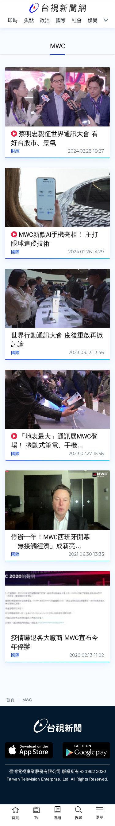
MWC (27, 700)
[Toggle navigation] (99, 810)
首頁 (10, 700)
